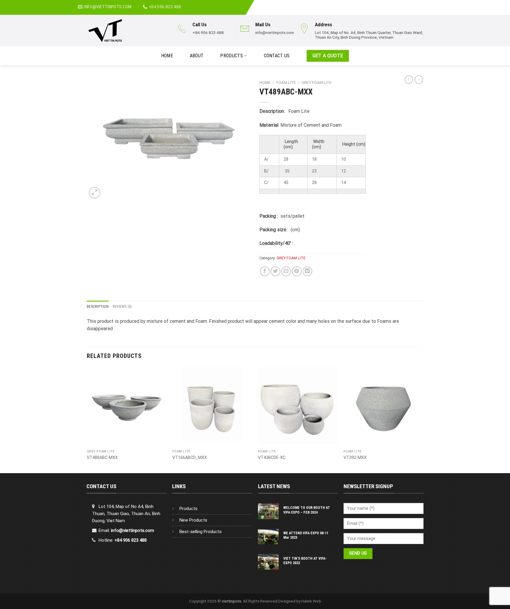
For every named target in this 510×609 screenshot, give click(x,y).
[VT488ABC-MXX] (126, 407)
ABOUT (197, 55)
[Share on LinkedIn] (307, 271)
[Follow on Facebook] (416, 4)
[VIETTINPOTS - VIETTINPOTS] (125, 30)
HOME (167, 55)
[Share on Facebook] (265, 271)
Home (264, 82)
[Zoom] (94, 192)
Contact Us (277, 55)
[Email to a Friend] (286, 271)
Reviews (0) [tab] (122, 306)
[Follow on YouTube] (429, 4)
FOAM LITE (286, 82)
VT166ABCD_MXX (189, 457)
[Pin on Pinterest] (297, 271)
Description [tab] (98, 306)
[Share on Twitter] (275, 271)
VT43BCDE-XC (271, 457)
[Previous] (87, 419)
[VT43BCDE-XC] (298, 407)
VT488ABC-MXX (102, 457)
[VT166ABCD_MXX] (212, 407)
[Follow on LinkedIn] (422, 4)
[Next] (423, 419)
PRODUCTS (231, 55)
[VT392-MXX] (383, 407)
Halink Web (311, 601)
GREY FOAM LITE (316, 82)
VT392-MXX (355, 457)
